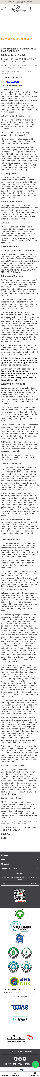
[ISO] (20, 938)
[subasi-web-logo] (20, 1038)
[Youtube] (24, 1059)
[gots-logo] (20, 914)
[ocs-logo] (20, 953)
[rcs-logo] (20, 967)
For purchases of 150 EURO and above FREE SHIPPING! (20, 2)
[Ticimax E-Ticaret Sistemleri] (20, 1070)
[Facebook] (16, 1059)
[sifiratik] (20, 981)
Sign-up (33, 883)
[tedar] (20, 1007)
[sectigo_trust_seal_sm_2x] (20, 1019)
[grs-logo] (20, 926)
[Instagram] (20, 1059)
